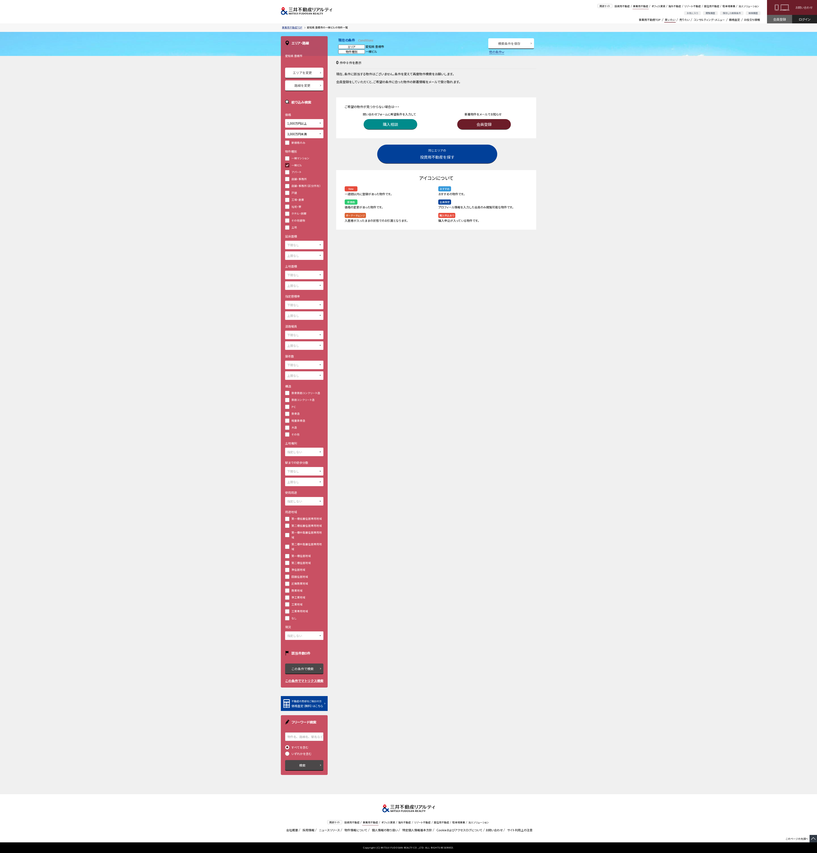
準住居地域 (298, 570)
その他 (295, 434)
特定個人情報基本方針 (416, 830)
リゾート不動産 (692, 6)
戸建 (294, 193)
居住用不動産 (711, 6)
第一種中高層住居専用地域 (306, 534)
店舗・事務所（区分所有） (306, 186)
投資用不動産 (622, 6)
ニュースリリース (328, 830)
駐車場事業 (729, 6)
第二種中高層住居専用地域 (306, 546)
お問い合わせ (804, 7)
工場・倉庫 (297, 200)
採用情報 (307, 830)
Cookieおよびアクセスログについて (459, 830)
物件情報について (355, 830)
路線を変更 (302, 85)
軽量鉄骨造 (298, 421)
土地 (294, 227)
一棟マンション (300, 158)
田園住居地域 (299, 577)
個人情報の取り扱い (384, 830)
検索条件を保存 (509, 43)
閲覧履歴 (710, 13)
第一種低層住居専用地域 (306, 519)
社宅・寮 (296, 207)
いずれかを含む (301, 754)
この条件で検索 (302, 668)
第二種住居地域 (301, 563)
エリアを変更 (302, 72)
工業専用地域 (299, 611)
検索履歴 (753, 13)
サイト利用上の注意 (519, 830)
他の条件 (495, 52)
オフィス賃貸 (658, 6)
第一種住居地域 (301, 556)
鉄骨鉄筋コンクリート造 (305, 393)
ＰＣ (293, 407)
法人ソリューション (748, 6)
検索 (302, 765)
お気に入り (692, 13)
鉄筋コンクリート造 (303, 400)
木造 (294, 427)
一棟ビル (296, 165)
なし (294, 618)
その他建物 (298, 220)
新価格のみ (298, 143)
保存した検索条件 (732, 13)
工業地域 (297, 604)
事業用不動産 (640, 6)
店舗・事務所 (299, 179)
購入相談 (390, 124)
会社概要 (291, 830)
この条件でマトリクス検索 (304, 680)
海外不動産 (674, 6)
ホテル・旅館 (298, 213)
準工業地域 (298, 597)
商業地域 (297, 590)
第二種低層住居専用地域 (306, 526)
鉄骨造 (295, 414)
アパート (296, 172)
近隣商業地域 (299, 583)
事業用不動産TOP (650, 20)
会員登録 (779, 19)
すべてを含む (299, 747)
